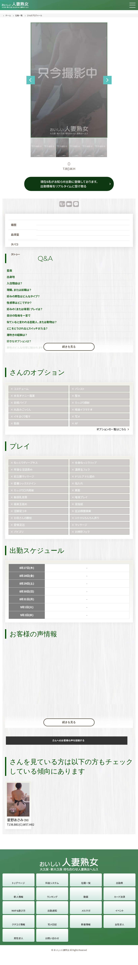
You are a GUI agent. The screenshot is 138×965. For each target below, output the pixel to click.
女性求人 (119, 924)
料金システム (52, 883)
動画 (85, 896)
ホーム (8, 15)
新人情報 (18, 896)
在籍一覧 (19, 15)
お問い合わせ (52, 938)
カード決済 (119, 896)
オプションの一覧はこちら (111, 429)
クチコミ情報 (18, 924)
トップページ (18, 883)
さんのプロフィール (34, 15)
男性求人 (18, 938)
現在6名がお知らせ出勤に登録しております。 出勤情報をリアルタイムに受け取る (69, 183)
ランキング (52, 896)
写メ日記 (52, 924)
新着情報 (86, 924)
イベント (119, 910)
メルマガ (86, 910)
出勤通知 (52, 910)
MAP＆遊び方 (18, 910)
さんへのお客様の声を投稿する (68, 740)
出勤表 (119, 883)
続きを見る (69, 346)
